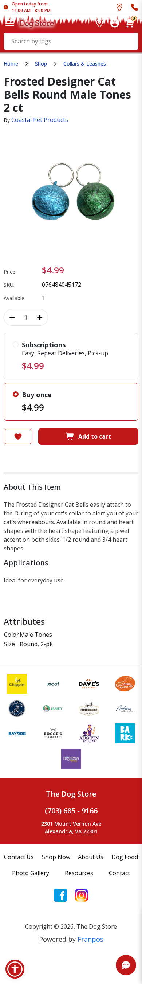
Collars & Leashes (84, 63)
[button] (15, 969)
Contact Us (19, 857)
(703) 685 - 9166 (71, 810)
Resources (79, 873)
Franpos (90, 939)
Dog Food (124, 857)
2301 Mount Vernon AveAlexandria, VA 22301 (71, 827)
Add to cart (94, 436)
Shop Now (56, 857)
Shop (41, 63)
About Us (90, 857)
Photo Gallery (30, 873)
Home (11, 63)
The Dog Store (71, 794)
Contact (119, 873)
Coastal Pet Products (39, 120)
